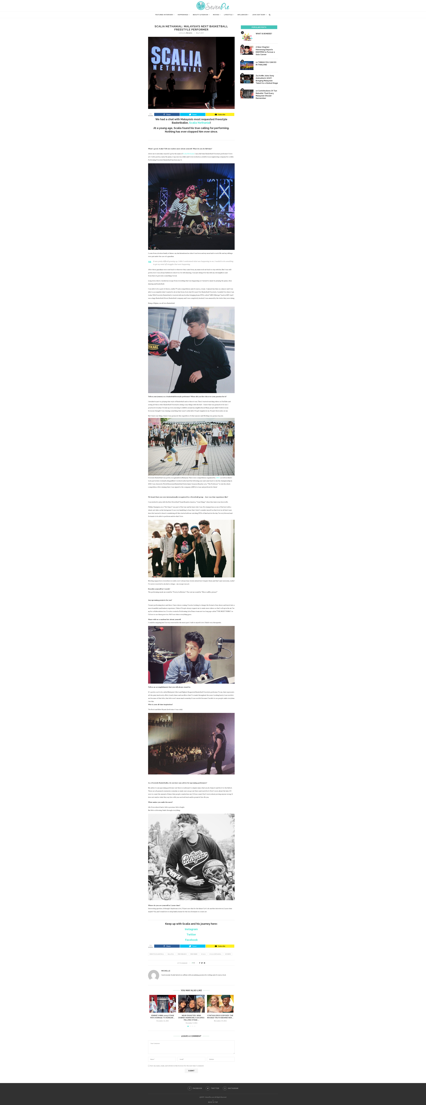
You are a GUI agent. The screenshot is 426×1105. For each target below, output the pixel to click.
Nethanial (188, 154)
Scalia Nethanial (199, 122)
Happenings (183, 15)
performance (182, 954)
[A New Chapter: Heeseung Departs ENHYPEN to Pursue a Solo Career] (246, 50)
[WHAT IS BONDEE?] (246, 36)
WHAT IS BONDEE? (264, 34)
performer (193, 954)
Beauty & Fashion (200, 15)
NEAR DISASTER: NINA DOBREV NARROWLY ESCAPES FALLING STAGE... (191, 1018)
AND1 (218, 478)
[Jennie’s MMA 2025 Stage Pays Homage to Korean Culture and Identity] (162, 1004)
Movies (216, 15)
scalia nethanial (215, 954)
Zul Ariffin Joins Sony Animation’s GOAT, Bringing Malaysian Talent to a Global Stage (267, 79)
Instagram (191, 929)
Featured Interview (164, 15)
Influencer (242, 15)
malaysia (171, 954)
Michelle (189, 33)
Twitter (191, 934)
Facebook (191, 939)
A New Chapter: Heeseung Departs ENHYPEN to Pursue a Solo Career (265, 51)
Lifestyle (228, 15)
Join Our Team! (258, 15)
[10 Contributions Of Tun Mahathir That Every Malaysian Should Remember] (246, 94)
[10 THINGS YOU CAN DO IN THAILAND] (246, 65)
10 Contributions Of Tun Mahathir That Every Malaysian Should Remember (266, 94)
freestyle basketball (157, 954)
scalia (203, 954)
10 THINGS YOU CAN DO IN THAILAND (266, 63)
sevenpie (228, 954)
